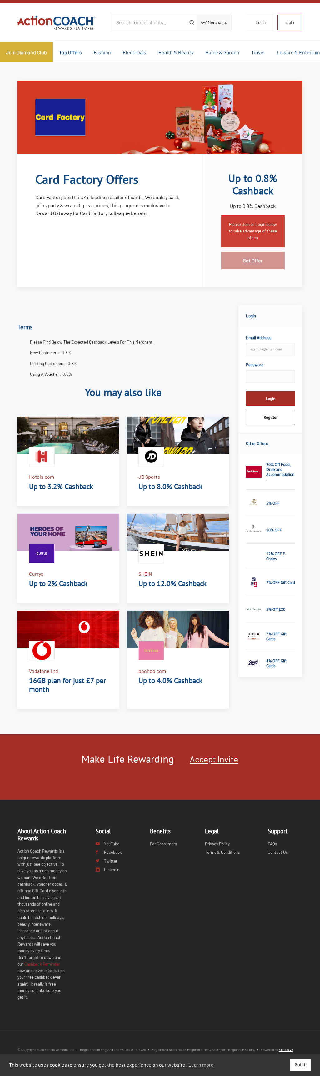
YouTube (111, 843)
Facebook (113, 852)
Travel (258, 52)
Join (290, 22)
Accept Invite (214, 759)
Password (254, 364)
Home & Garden (222, 52)
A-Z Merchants (214, 22)
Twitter (111, 860)
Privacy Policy (217, 843)
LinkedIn (111, 869)
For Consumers (163, 843)
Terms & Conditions (222, 852)
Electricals (134, 52)
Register (271, 417)
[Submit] (192, 22)
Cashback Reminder (42, 963)
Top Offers (70, 52)
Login (261, 22)
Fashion (102, 52)
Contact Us (278, 852)
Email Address (258, 337)
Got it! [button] (301, 1064)
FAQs (272, 843)
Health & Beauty (175, 52)
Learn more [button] (201, 1065)
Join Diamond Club (26, 52)
